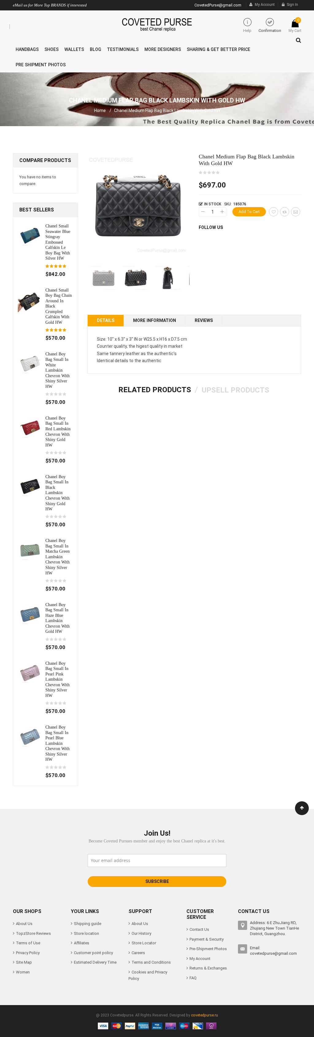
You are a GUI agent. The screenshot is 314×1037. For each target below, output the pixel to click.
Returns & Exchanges (208, 968)
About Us (24, 923)
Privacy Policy (28, 952)
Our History (141, 933)
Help (247, 30)
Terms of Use (28, 943)
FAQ (193, 978)
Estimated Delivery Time (95, 962)
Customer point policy (93, 952)
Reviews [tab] (204, 320)
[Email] (295, 211)
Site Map (24, 962)
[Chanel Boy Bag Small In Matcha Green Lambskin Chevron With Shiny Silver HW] (30, 550)
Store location (86, 933)
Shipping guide (87, 923)
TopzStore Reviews (33, 933)
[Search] (297, 38)
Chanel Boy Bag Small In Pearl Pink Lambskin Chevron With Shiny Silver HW (57, 679)
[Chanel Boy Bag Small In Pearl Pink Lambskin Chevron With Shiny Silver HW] (30, 672)
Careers (138, 952)
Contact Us (199, 929)
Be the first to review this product (209, 172)
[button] (136, 278)
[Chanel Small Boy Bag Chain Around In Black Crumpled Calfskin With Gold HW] (30, 299)
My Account (265, 4)
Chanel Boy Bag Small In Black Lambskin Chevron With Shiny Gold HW (57, 492)
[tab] (155, 390)
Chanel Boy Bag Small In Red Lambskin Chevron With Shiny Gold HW (58, 431)
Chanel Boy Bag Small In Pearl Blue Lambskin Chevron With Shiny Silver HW (57, 743)
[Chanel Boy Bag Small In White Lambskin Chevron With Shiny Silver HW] (30, 363)
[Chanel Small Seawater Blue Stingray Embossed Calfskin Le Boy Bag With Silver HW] (30, 235)
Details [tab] (105, 320)
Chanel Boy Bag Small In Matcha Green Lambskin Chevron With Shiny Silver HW (57, 556)
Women (23, 972)
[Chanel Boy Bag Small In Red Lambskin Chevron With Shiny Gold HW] (30, 427)
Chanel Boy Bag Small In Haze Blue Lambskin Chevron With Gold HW (57, 618)
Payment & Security (207, 939)
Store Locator (144, 943)
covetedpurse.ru (204, 1015)
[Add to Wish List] (273, 211)
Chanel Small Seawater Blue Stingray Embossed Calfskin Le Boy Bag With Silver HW (57, 242)
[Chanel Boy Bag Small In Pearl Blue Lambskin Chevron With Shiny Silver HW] (30, 736)
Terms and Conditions (151, 962)
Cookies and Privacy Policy (147, 975)
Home (100, 110)
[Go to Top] (302, 808)
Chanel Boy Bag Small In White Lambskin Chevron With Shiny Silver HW (57, 370)
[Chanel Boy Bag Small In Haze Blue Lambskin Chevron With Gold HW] (30, 614)
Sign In (292, 4)
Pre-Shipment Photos (208, 948)
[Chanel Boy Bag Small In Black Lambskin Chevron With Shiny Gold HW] (30, 486)
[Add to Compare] (284, 211)
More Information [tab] (154, 320)
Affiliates (81, 943)
